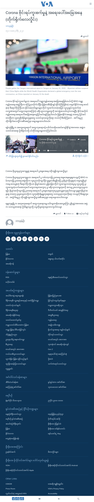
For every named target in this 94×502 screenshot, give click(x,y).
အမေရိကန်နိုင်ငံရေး (13, 315)
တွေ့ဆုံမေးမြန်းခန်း (12, 438)
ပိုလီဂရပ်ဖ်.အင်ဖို (54, 419)
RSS (7, 277)
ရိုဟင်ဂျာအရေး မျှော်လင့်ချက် (59, 330)
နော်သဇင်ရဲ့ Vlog (54, 433)
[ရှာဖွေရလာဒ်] (78, 499)
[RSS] (35, 238)
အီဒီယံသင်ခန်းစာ (12, 382)
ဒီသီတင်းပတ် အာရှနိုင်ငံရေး (58, 310)
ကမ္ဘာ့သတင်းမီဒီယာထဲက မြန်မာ (17, 325)
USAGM (9, 484)
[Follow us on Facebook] (8, 238)
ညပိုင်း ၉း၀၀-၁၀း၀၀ (55, 401)
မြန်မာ (8, 254)
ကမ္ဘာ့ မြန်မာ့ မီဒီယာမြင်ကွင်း (16, 330)
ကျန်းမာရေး (52, 320)
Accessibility (52, 494)
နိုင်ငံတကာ (10, 259)
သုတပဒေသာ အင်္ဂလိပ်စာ (57, 387)
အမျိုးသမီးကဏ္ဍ (54, 325)
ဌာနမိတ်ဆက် (10, 452)
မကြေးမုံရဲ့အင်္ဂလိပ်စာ (13, 387)
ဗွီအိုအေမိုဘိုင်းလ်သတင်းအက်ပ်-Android (63, 465)
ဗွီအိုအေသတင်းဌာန (49, 143)
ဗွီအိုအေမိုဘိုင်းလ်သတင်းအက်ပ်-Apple (20, 470)
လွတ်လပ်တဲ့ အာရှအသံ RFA (16, 494)
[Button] (84, 36)
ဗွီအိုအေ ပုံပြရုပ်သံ (54, 424)
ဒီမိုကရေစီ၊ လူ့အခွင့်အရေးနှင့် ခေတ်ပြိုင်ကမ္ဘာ (22, 300)
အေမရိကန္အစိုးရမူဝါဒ (55, 484)
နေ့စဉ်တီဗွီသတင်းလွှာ (13, 414)
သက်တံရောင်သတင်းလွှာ (57, 364)
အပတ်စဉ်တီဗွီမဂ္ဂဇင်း (13, 424)
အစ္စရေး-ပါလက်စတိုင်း (56, 259)
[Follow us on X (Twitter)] (13, 238)
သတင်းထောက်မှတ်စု (13, 320)
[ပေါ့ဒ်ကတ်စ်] (41, 238)
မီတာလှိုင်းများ (53, 452)
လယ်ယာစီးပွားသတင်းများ (15, 354)
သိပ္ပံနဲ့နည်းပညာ (11, 335)
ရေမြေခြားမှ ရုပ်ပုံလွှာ (55, 414)
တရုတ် (50, 254)
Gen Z (50, 349)
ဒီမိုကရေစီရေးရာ (12, 310)
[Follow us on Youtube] (19, 238)
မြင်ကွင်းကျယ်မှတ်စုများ (57, 300)
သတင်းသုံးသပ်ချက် (13, 305)
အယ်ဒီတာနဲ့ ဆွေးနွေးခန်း (15, 296)
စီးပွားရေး (9, 344)
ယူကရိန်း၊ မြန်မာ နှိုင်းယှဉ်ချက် (17, 359)
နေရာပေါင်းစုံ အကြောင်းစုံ (57, 354)
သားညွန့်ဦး (10, 26)
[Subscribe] (47, 238)
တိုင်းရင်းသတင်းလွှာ (55, 335)
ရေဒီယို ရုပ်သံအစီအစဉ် (14, 419)
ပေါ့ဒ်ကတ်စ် (10, 282)
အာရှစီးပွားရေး (53, 315)
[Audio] (59, 499)
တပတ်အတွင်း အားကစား (15, 349)
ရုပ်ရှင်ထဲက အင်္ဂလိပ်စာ (56, 382)
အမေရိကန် (10, 264)
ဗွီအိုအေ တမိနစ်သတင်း (56, 429)
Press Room (10, 489)
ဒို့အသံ (50, 359)
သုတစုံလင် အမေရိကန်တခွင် (58, 344)
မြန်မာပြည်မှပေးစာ (54, 296)
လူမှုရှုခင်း (9, 369)
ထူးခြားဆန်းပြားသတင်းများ (16, 364)
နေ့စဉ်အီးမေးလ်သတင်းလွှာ (58, 277)
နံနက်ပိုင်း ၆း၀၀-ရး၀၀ (14, 401)
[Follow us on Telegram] (30, 238)
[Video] (39, 499)
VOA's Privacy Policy (56, 489)
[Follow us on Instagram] (24, 238)
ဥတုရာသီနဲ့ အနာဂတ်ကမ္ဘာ (15, 339)
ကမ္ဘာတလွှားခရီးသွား (55, 305)
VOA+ (8, 465)
